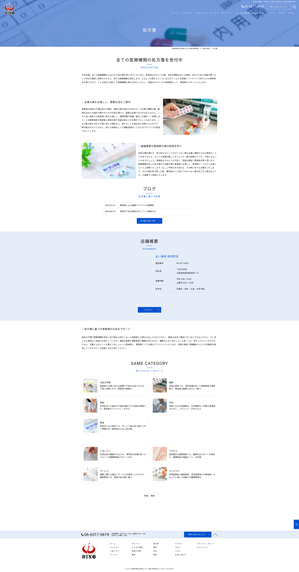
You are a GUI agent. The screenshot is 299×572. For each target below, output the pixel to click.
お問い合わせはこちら (278, 7)
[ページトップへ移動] (215, 534)
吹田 (146, 496)
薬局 (153, 496)
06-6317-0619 (182, 263)
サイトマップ (202, 547)
